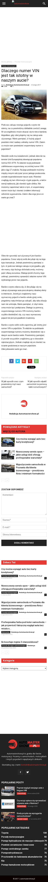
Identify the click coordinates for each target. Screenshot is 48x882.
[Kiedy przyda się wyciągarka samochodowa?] (8, 816)
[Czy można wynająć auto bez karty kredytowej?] (8, 442)
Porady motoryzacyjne (9, 66)
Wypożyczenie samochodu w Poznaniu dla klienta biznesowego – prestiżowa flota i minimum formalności (22, 605)
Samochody (21, 793)
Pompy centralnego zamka (14, 849)
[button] (44, 3)
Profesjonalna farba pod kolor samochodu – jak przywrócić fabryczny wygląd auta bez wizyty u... (23, 625)
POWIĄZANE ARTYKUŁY (16, 426)
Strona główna (6, 62)
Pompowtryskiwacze (11, 853)
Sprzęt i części (22, 819)
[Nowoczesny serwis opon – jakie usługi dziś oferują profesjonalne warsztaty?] (8, 454)
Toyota (4, 833)
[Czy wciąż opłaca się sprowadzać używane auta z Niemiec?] (8, 804)
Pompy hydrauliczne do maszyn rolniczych (22, 841)
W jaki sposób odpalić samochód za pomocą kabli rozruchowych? (37, 384)
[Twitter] (27, 772)
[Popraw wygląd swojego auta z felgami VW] (8, 791)
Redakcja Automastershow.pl (17, 85)
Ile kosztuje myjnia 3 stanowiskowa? (19, 642)
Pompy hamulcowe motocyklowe (17, 865)
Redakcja (31, 645)
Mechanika (5, 632)
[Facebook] (20, 772)
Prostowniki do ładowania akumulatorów (21, 857)
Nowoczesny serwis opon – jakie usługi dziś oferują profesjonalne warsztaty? (30, 454)
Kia (2, 861)
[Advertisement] (24, 34)
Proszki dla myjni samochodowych (14, 645)
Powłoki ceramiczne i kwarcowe (17, 845)
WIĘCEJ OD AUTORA (14, 431)
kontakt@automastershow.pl (33, 765)
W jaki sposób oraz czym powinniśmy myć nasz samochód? (12, 384)
